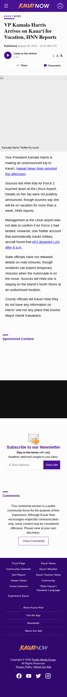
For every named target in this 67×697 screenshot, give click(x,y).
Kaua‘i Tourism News (48, 574)
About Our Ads (33, 630)
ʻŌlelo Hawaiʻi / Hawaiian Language (48, 588)
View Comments (34, 541)
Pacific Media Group (44, 659)
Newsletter (33, 623)
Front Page (18, 563)
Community (48, 580)
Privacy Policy (24, 666)
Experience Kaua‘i (18, 595)
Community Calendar (18, 569)
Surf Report (18, 574)
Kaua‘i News (12, 16)
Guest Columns (18, 586)
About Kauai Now (33, 607)
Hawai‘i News (18, 580)
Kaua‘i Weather (48, 569)
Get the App (33, 615)
